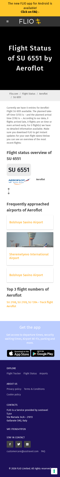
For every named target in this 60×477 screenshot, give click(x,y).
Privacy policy (14, 389)
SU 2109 (22, 302)
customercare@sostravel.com (22, 451)
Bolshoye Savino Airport (26, 222)
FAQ (43, 451)
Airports (44, 373)
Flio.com (13, 93)
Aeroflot (43, 93)
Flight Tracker (14, 373)
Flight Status (28, 93)
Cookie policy (14, 394)
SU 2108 (11, 302)
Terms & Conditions (34, 389)
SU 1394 (33, 302)
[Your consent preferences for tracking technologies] (54, 471)
